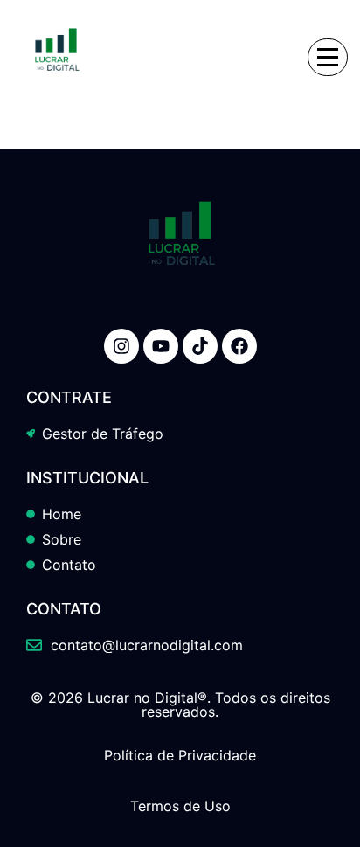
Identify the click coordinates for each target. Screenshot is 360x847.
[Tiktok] (200, 346)
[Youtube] (160, 346)
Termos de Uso (180, 806)
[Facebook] (239, 346)
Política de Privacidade (180, 755)
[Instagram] (121, 346)
